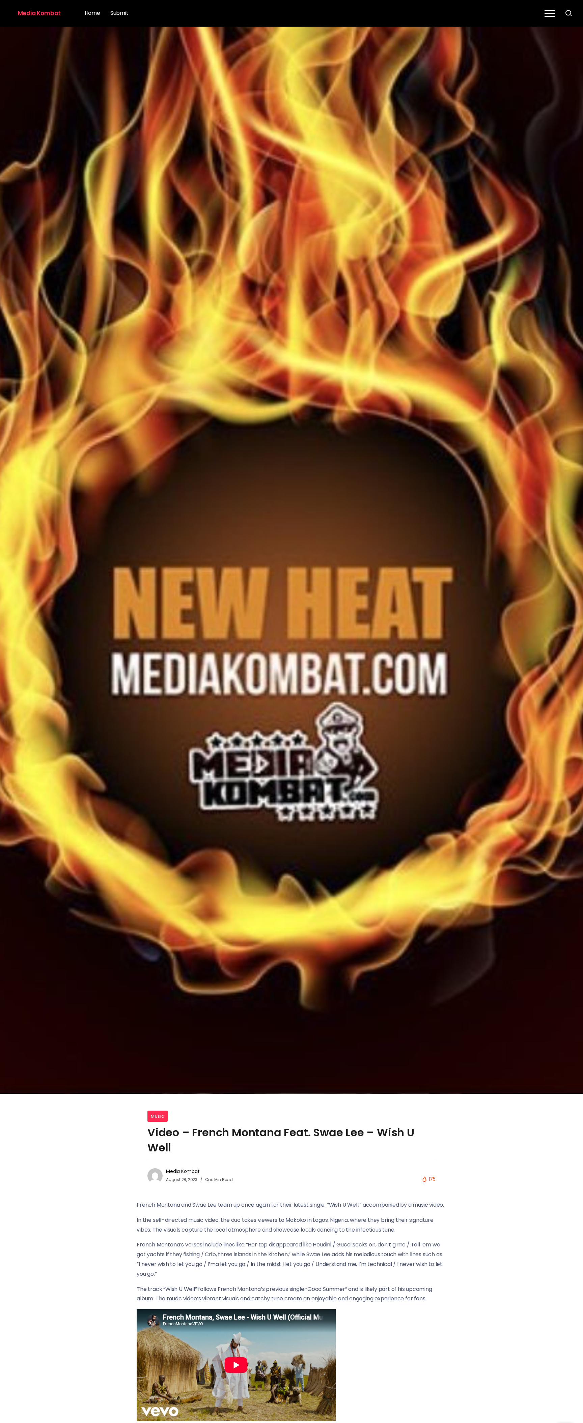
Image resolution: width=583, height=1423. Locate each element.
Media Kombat (39, 13)
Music (157, 1116)
